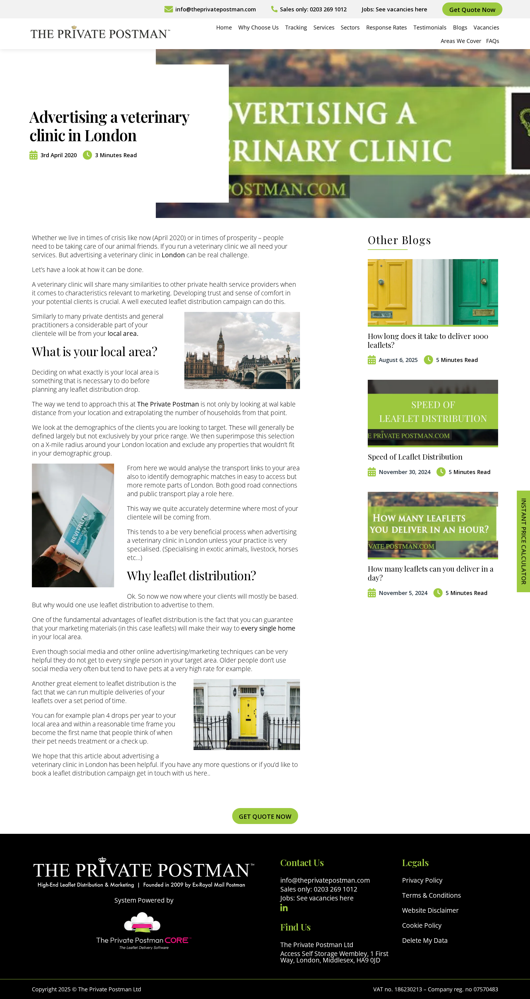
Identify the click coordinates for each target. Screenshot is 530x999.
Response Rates (386, 27)
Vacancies (486, 27)
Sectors (350, 27)
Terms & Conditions (431, 895)
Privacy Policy (422, 880)
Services (324, 27)
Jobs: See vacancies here (317, 898)
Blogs (460, 27)
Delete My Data (425, 940)
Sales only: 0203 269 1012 (318, 889)
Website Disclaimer (430, 910)
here (200, 773)
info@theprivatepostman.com (325, 880)
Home (224, 27)
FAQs (492, 41)
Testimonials (430, 27)
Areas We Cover (461, 41)
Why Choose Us (258, 27)
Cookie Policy (422, 925)
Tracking (296, 27)
